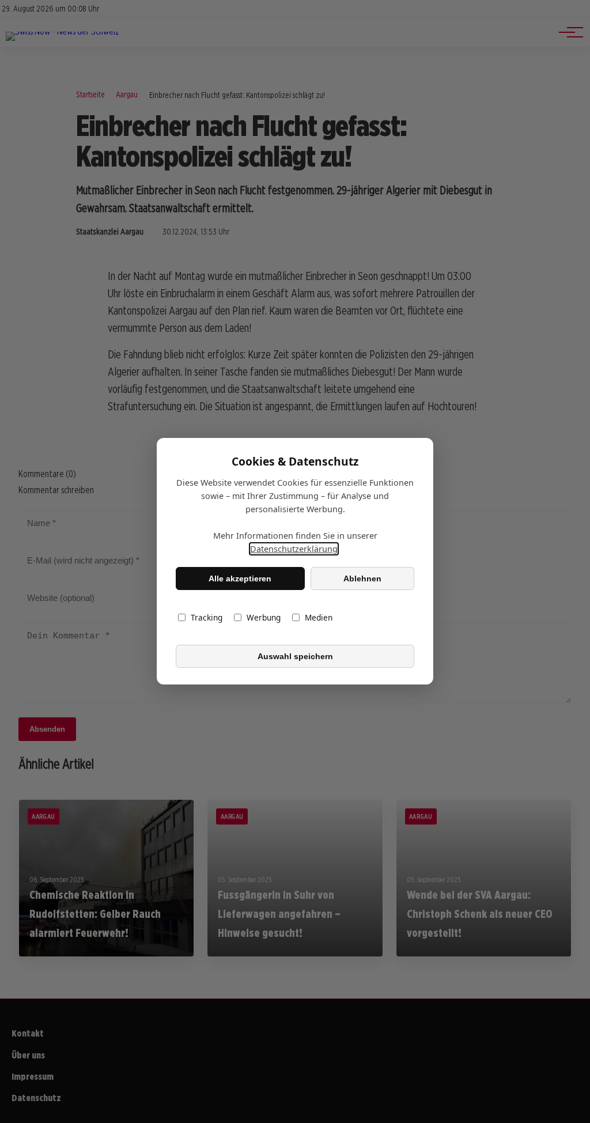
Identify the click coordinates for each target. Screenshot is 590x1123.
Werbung (264, 617)
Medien (318, 617)
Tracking (206, 617)
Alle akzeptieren (240, 578)
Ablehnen (362, 578)
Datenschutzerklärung (294, 549)
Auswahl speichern (295, 656)
